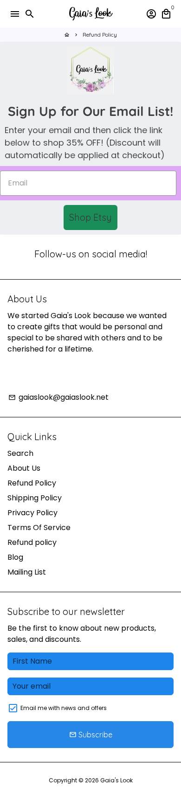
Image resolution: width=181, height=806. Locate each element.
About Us (23, 468)
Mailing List (26, 572)
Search (20, 453)
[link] (90, 70)
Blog (15, 557)
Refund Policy (100, 34)
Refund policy (32, 542)
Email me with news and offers (63, 708)
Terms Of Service (39, 527)
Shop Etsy (90, 217)
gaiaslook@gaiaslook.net (58, 397)
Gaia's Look (116, 780)
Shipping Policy (34, 498)
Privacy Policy (32, 512)
